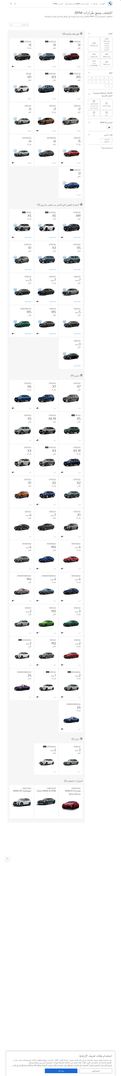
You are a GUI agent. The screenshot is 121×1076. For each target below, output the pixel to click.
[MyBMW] (15, 3)
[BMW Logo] (110, 3)
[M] (109, 127)
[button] (89, 33)
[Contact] (7, 858)
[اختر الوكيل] (11, 3)
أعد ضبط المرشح (107, 148)
